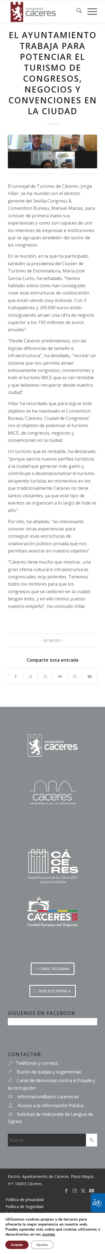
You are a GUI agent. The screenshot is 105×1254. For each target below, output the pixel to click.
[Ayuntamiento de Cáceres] (43, 11)
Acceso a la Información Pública (50, 1105)
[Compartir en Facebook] (15, 676)
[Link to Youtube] (89, 676)
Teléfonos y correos (37, 1063)
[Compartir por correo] (60, 676)
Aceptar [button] (17, 1245)
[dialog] (52, 1233)
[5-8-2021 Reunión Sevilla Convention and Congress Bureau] (52, 151)
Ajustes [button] (42, 1245)
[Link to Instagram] (74, 676)
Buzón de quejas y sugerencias (49, 1072)
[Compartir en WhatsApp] (45, 676)
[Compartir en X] (30, 676)
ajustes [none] (48, 1234)
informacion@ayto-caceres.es (48, 1097)
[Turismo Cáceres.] (52, 792)
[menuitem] (76, 11)
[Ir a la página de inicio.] (52, 745)
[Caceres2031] (52, 866)
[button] (52, 969)
